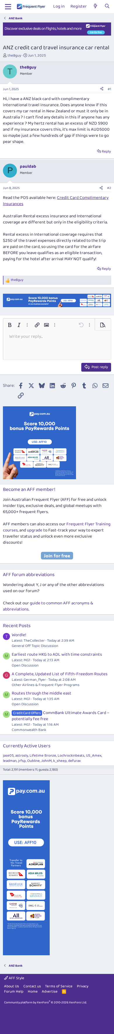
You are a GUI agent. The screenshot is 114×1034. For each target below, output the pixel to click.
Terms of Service (58, 986)
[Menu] (8, 7)
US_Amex (93, 756)
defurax (74, 761)
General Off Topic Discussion (35, 646)
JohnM (46, 761)
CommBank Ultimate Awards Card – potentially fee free (60, 715)
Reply (106, 151)
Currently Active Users (27, 746)
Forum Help (13, 991)
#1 (109, 89)
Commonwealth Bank (29, 730)
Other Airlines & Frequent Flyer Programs (46, 685)
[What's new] (95, 6)
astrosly (21, 756)
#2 (109, 188)
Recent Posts (17, 626)
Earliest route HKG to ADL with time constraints (57, 654)
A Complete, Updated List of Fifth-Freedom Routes (60, 674)
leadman (10, 761)
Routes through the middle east (41, 693)
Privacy (82, 986)
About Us (11, 986)
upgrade (34, 530)
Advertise (50, 991)
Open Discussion (25, 665)
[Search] (107, 6)
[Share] (102, 89)
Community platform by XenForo (45, 1002)
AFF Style (16, 978)
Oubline (33, 761)
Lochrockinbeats (71, 756)
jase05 (8, 756)
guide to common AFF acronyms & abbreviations (48, 606)
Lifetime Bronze (43, 756)
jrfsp (22, 761)
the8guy (14, 56)
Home (33, 991)
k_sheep (60, 761)
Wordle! (19, 634)
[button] (9, 325)
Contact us (32, 986)
